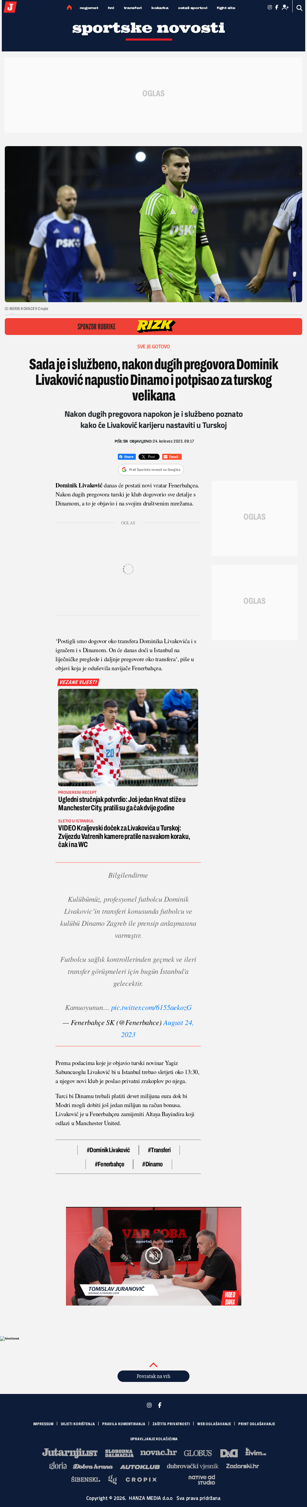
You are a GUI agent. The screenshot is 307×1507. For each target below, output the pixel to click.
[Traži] (299, 8)
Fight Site (226, 8)
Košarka (159, 8)
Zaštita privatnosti (171, 1424)
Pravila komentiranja (123, 1424)
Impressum (43, 1424)
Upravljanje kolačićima (154, 1439)
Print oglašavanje (256, 1424)
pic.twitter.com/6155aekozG (151, 1007)
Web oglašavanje (214, 1424)
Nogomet (89, 8)
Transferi (133, 8)
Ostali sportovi (192, 8)
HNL (111, 8)
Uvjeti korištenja (78, 1424)
